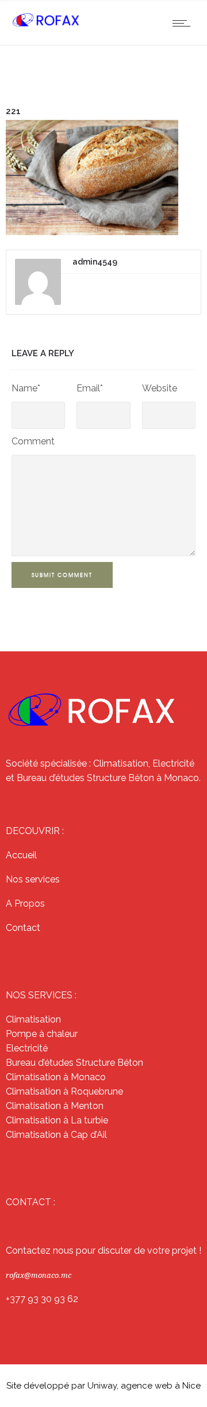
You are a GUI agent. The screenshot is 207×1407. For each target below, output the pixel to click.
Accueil (21, 855)
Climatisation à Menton (54, 1105)
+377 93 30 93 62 (42, 1298)
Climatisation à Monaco (56, 1077)
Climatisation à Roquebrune (64, 1091)
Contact (23, 927)
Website (159, 388)
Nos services (33, 879)
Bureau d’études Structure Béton (74, 1062)
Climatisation (33, 1019)
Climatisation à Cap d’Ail (56, 1134)
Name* (26, 388)
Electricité (27, 1048)
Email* (89, 388)
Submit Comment (62, 575)
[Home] (46, 24)
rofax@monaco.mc (38, 1275)
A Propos (25, 903)
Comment (33, 441)
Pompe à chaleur (42, 1033)
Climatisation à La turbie (57, 1120)
